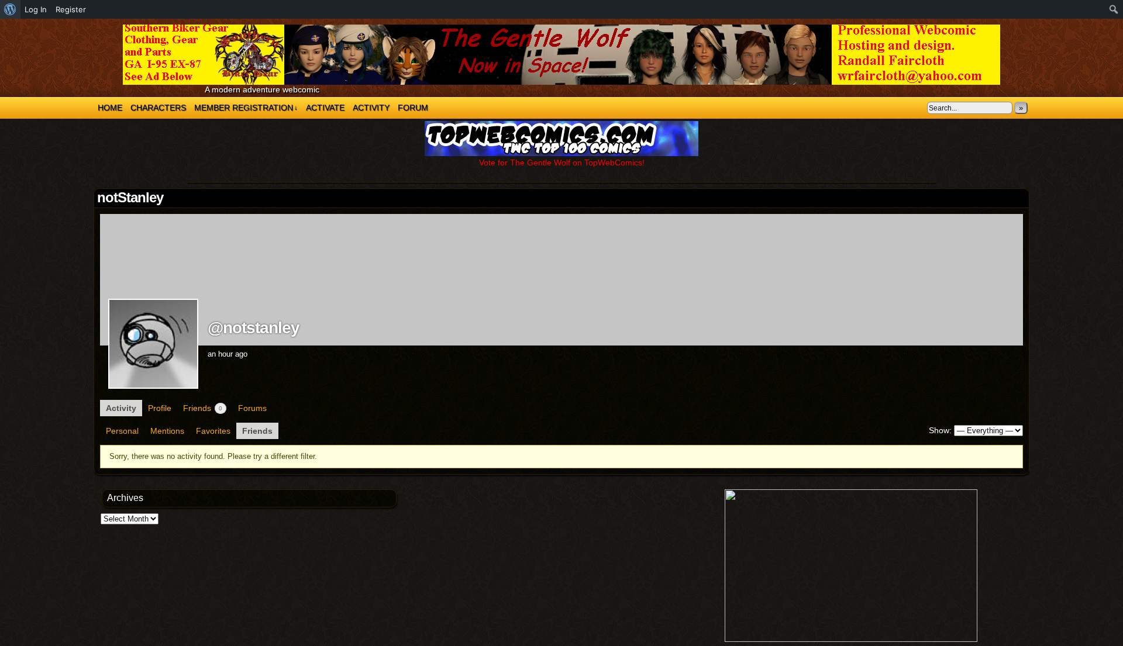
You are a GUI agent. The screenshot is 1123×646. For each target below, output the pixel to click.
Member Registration (246, 107)
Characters (158, 107)
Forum (413, 107)
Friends (202, 408)
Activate (325, 107)
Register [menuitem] (71, 9)
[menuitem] (10, 9)
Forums (252, 408)
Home (110, 107)
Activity (371, 107)
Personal (122, 431)
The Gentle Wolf (561, 55)
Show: (940, 430)
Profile (159, 408)
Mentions (167, 431)
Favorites (213, 431)
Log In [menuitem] (36, 9)
